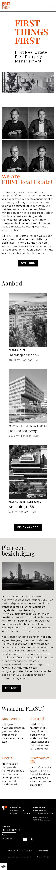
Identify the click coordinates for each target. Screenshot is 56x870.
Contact (11, 688)
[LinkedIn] (25, 839)
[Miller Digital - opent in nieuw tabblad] (3, 866)
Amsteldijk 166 (21, 506)
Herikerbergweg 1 (24, 430)
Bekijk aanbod (27, 527)
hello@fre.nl (7, 838)
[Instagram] (30, 839)
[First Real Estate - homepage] (6, 5)
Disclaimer (43, 851)
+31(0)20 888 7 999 (11, 830)
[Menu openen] (50, 6)
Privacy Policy (43, 857)
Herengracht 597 (24, 355)
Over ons (28, 263)
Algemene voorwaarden (19, 857)
